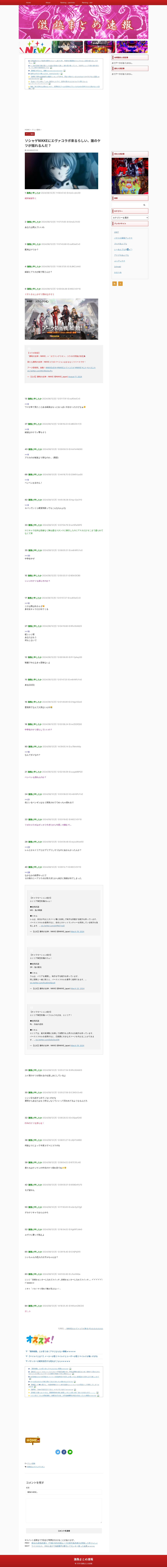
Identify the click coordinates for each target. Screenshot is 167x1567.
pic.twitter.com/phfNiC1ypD (53, 926)
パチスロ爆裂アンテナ (123, 238)
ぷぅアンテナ (119, 261)
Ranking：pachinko (67, 3)
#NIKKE (78, 367)
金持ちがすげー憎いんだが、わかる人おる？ (45, 73)
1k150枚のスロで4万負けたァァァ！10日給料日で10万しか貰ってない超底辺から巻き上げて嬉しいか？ (64, 1377)
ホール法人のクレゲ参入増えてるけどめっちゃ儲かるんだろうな (51, 1381)
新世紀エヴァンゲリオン (36, 1467)
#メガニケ (91, 367)
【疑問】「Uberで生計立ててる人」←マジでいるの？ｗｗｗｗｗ (51, 1389)
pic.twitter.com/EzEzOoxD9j (47, 1040)
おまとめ (118, 272)
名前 (27, 1488)
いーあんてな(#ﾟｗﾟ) (123, 249)
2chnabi (117, 266)
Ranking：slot (87, 3)
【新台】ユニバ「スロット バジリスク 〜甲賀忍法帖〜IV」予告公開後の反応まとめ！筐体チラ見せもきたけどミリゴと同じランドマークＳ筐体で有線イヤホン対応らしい (64, 1373)
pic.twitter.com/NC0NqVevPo (39, 371)
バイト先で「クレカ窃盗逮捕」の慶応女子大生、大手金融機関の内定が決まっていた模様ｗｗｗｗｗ (63, 1395)
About (48, 3)
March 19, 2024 (77, 931)
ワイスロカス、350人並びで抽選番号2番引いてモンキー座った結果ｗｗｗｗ (63, 1546)
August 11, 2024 (75, 376)
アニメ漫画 (31, 1463)
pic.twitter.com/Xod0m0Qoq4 (42, 983)
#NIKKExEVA (51, 367)
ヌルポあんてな (120, 244)
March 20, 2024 (77, 988)
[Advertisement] (64, 109)
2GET (116, 232)
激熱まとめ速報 (83, 1559)
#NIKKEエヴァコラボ (66, 367)
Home (28, 3)
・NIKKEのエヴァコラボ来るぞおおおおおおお (84, 1328)
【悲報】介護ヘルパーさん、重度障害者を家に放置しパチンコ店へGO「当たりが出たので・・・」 (63, 1392)
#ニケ (84, 367)
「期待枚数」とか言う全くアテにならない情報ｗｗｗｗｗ (49, 1369)
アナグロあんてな (121, 255)
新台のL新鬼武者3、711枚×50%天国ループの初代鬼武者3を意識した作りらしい (65, 1543)
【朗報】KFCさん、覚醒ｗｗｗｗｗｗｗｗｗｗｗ (46, 71)
